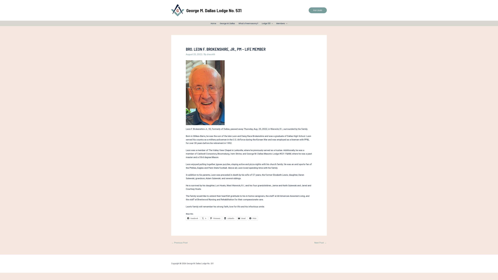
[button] (318, 10)
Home (213, 23)
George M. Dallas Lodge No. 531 (214, 10)
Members (280, 23)
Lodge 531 (266, 23)
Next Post (320, 242)
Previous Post (179, 242)
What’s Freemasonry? (248, 23)
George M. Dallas (227, 23)
